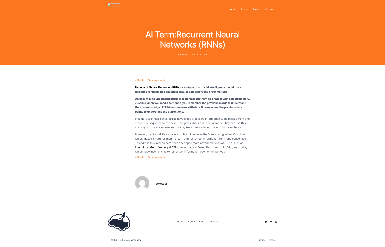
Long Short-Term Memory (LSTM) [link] (157, 147)
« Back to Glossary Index (151, 80)
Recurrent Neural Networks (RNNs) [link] (158, 87)
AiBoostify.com (133, 240)
